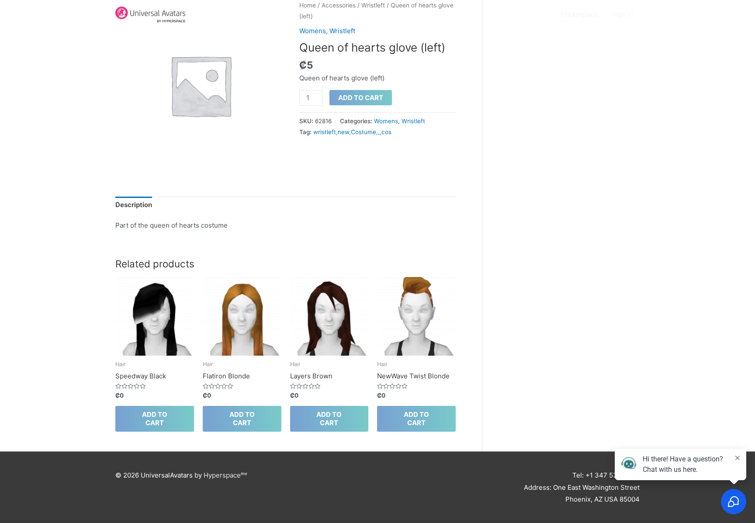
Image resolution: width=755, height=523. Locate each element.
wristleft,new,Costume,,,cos (352, 131)
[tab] (133, 205)
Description (133, 205)
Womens (312, 31)
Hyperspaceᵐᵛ (225, 475)
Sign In (622, 14)
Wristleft (342, 31)
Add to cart (360, 98)
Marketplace (580, 14)
